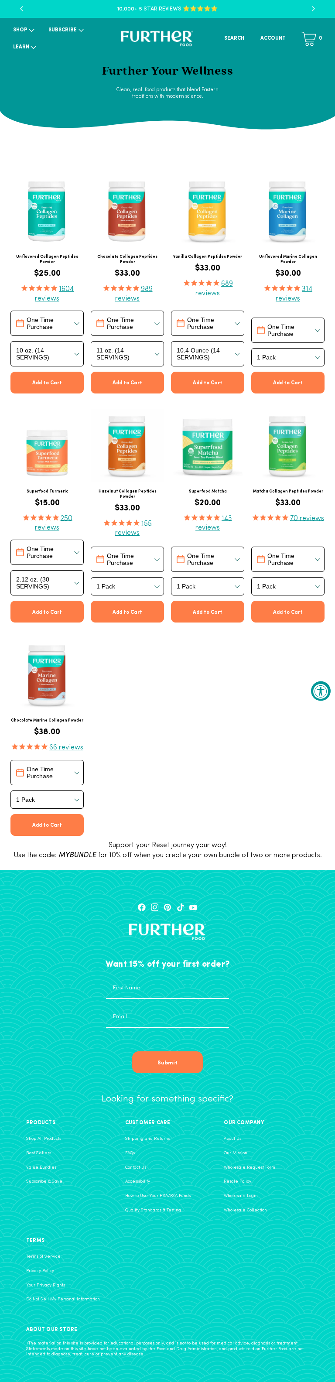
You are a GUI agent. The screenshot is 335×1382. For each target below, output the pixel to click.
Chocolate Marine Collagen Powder (47, 720)
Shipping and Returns (147, 1139)
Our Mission (235, 1153)
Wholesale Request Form (249, 1168)
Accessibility (137, 1182)
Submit (167, 1062)
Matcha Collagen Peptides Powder (288, 491)
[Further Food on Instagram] (154, 907)
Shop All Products (43, 1139)
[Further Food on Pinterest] (167, 907)
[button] (23, 30)
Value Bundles (41, 1168)
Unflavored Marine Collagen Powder (288, 259)
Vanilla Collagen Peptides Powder (207, 256)
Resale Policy (237, 1182)
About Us (232, 1139)
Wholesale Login (241, 1196)
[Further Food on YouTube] (193, 907)
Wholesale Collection (245, 1210)
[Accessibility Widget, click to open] (321, 691)
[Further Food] (157, 39)
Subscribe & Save (44, 1182)
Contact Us (135, 1168)
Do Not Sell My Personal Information (63, 1299)
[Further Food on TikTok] (180, 907)
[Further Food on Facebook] (141, 907)
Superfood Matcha (208, 491)
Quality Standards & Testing (153, 1210)
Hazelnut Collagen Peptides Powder (128, 494)
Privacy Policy (40, 1271)
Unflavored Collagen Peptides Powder (47, 259)
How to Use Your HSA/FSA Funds (158, 1196)
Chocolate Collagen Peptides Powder (127, 259)
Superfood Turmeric (47, 491)
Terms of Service (43, 1257)
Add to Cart (47, 382)
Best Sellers (38, 1153)
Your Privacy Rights (45, 1285)
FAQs (130, 1153)
